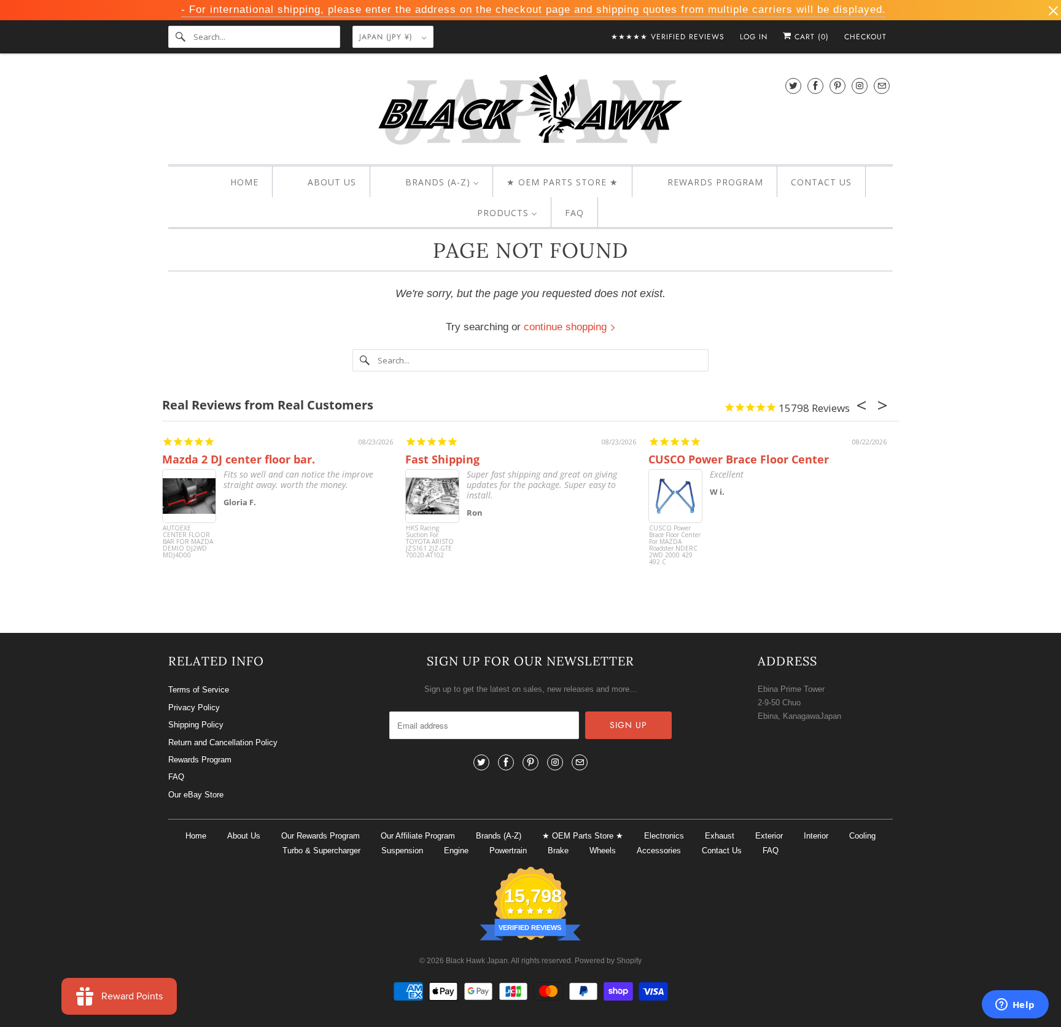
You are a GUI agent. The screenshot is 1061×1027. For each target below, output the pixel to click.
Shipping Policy (195, 724)
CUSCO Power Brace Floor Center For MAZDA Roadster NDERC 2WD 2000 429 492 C (675, 545)
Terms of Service (198, 689)
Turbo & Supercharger (321, 850)
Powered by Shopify (608, 960)
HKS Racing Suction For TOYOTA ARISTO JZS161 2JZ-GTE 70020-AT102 (430, 542)
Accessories (659, 850)
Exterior (769, 835)
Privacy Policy (194, 707)
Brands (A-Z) (498, 835)
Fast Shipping (442, 459)
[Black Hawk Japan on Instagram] (860, 85)
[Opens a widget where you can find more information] (1015, 1005)
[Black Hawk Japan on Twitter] (793, 85)
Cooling (862, 835)
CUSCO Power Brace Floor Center (738, 459)
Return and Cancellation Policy (223, 742)
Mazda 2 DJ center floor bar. (238, 459)
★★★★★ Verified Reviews (668, 36)
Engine (456, 850)
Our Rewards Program (320, 835)
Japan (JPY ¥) (387, 36)
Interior (816, 835)
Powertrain (508, 850)
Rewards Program (199, 759)
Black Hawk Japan (477, 960)
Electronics (664, 835)
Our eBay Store (195, 794)
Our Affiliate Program (418, 835)
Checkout (865, 36)
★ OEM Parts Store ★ (582, 835)
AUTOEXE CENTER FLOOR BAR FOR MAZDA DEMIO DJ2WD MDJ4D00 (188, 542)
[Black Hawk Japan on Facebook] (815, 85)
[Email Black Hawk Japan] (882, 85)
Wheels (602, 850)
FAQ (176, 776)
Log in (754, 36)
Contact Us (722, 850)
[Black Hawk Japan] (530, 112)
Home (195, 835)
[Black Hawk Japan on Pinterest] (837, 85)
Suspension (402, 850)
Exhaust (719, 835)
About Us (243, 835)
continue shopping (567, 327)
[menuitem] (234, 182)
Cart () (810, 36)
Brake (558, 850)
